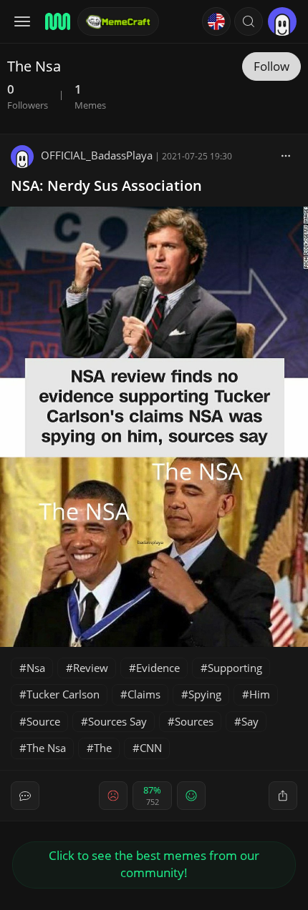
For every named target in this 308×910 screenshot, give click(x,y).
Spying (204, 694)
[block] (285, 155)
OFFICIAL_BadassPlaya (97, 155)
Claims (143, 694)
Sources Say (117, 721)
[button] (248, 21)
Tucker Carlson (63, 694)
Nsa (36, 668)
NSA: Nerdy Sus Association (106, 185)
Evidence (158, 668)
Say (250, 721)
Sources (194, 721)
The (103, 748)
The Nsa (46, 748)
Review (90, 668)
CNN (151, 748)
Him (259, 694)
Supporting (235, 668)
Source (43, 721)
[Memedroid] (56, 21)
